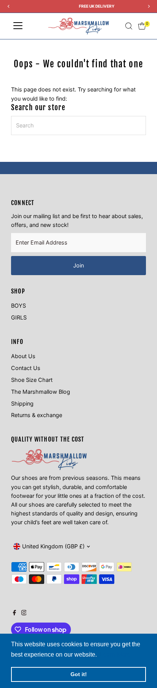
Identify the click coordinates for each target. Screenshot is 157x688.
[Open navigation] (18, 26)
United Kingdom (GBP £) (53, 546)
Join (78, 265)
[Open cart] (142, 26)
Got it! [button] (78, 674)
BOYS (18, 305)
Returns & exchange (36, 415)
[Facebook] (14, 613)
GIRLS (19, 317)
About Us (23, 356)
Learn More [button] (114, 654)
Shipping (22, 403)
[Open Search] (128, 26)
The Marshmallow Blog (40, 391)
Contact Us (25, 368)
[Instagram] (24, 613)
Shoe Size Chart (32, 380)
